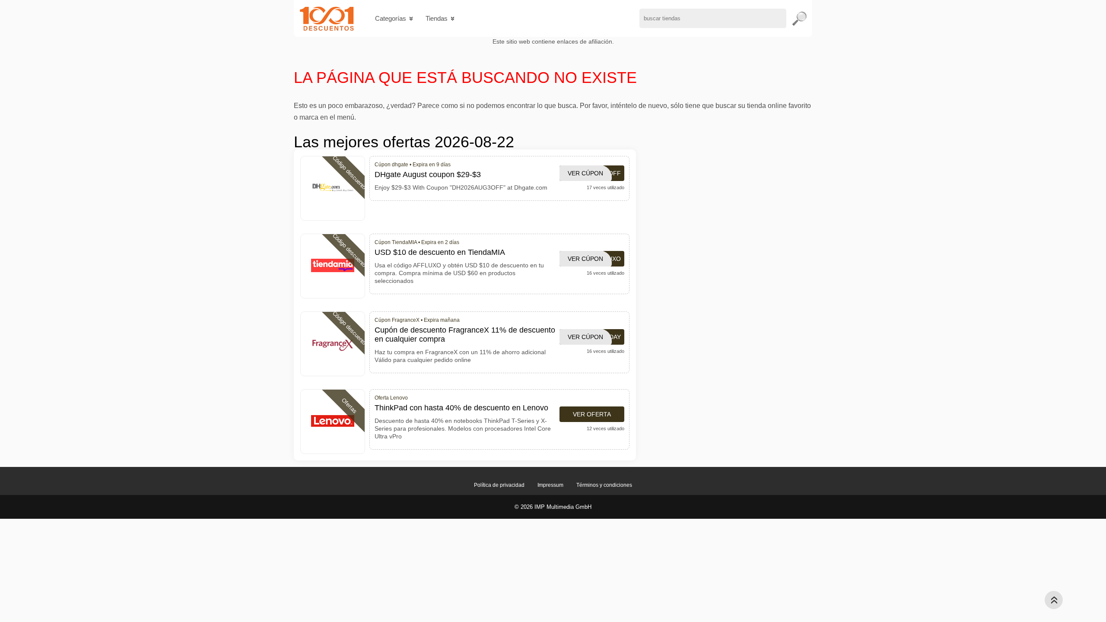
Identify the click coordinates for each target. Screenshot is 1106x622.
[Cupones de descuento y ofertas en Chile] (327, 18)
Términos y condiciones (604, 485)
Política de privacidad (499, 485)
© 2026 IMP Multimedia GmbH (553, 507)
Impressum (550, 485)
